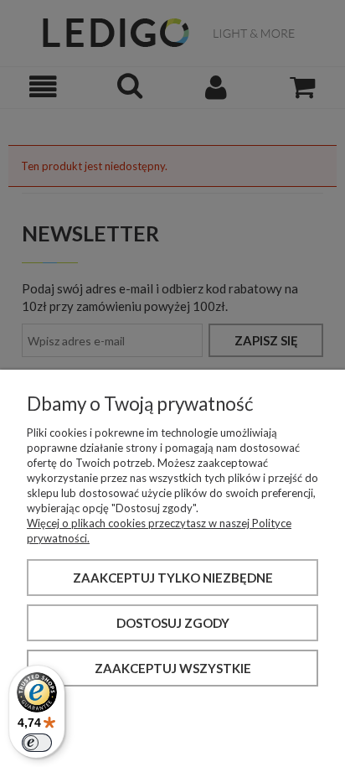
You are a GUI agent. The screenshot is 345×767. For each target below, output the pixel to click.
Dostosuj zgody (172, 622)
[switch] (37, 742)
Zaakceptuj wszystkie (173, 668)
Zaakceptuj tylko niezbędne (173, 577)
